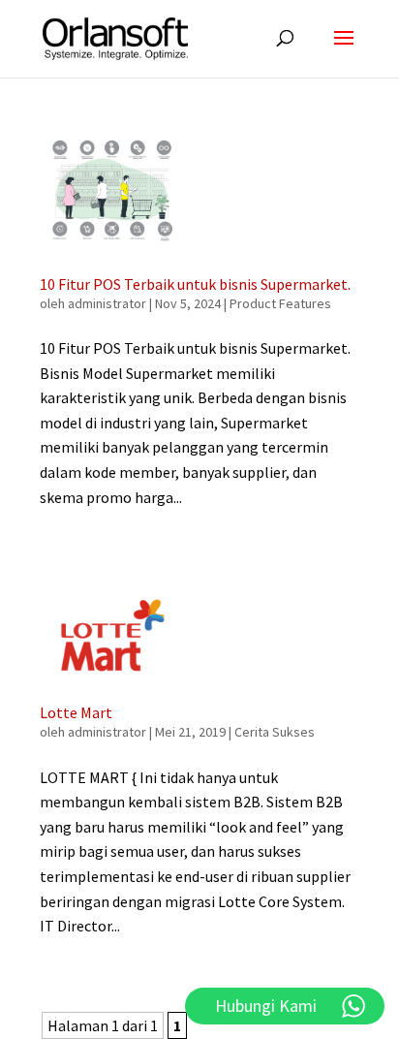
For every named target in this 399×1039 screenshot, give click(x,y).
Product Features (280, 303)
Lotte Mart (76, 712)
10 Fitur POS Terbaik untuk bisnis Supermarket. (195, 284)
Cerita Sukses (274, 731)
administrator (107, 303)
